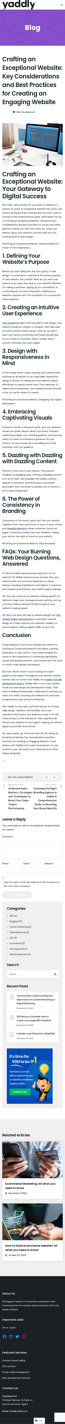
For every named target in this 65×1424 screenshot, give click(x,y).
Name (6, 863)
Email (27, 863)
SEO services (9, 1366)
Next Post (45, 797)
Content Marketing (19, 927)
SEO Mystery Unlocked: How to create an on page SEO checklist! (34, 1018)
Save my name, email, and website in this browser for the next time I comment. (31, 884)
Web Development (25, 112)
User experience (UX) (13, 323)
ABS (12, 916)
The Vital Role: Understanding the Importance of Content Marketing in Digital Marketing (36, 1000)
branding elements (17, 528)
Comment (8, 836)
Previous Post (20, 797)
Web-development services (16, 1378)
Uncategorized (17, 949)
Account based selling (13, 1360)
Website (49, 863)
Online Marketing (18, 932)
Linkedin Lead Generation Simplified (36, 1033)
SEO (11, 938)
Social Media (15, 943)
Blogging (14, 921)
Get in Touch (9, 1327)
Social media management (16, 1372)
